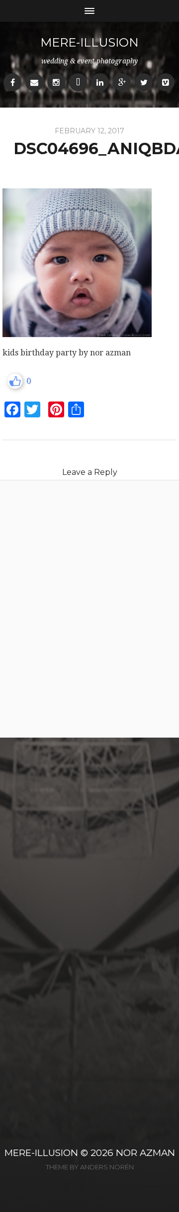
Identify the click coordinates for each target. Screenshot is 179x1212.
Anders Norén (107, 1167)
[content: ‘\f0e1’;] (100, 82)
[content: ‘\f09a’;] (12, 82)
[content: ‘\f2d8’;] (78, 82)
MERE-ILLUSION (41, 1152)
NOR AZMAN (145, 1152)
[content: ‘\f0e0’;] (34, 82)
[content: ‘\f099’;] (144, 82)
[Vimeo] (166, 82)
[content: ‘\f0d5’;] (122, 82)
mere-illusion (89, 42)
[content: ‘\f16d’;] (56, 82)
